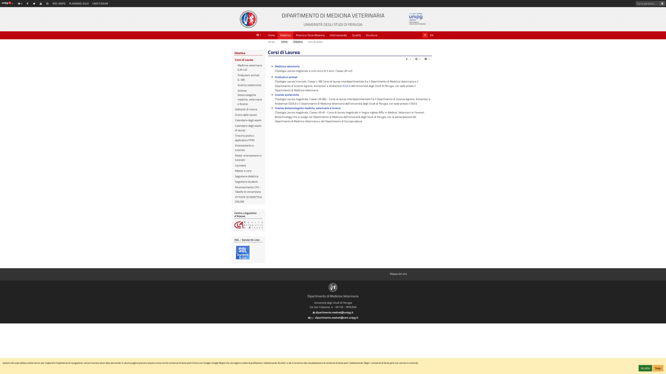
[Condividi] (417, 58)
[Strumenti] (427, 58)
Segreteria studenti (246, 182)
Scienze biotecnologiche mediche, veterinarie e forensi (307, 108)
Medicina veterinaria (287, 66)
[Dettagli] (408, 58)
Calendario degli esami (248, 120)
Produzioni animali (286, 77)
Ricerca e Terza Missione (310, 35)
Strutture (371, 35)
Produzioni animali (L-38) (248, 77)
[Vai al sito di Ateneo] (248, 19)
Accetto (645, 368)
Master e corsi (243, 171)
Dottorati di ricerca (246, 109)
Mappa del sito (398, 274)
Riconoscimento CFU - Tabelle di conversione (248, 189)
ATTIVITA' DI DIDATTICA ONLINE (248, 199)
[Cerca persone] (662, 3)
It (425, 35)
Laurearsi (240, 165)
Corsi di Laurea (244, 60)
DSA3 (346, 86)
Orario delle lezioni (246, 115)
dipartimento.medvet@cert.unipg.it (334, 317)
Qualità (356, 35)
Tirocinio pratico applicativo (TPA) (244, 137)
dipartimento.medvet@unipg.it (334, 312)
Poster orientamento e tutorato (248, 157)
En (431, 35)
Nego (658, 368)
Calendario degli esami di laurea (248, 128)
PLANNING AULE (79, 3)
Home (271, 35)
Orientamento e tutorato (244, 147)
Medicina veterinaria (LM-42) (250, 67)
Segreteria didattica (246, 176)
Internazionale (338, 35)
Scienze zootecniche (249, 85)
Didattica (285, 35)
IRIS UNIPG (59, 3)
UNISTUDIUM (100, 3)
